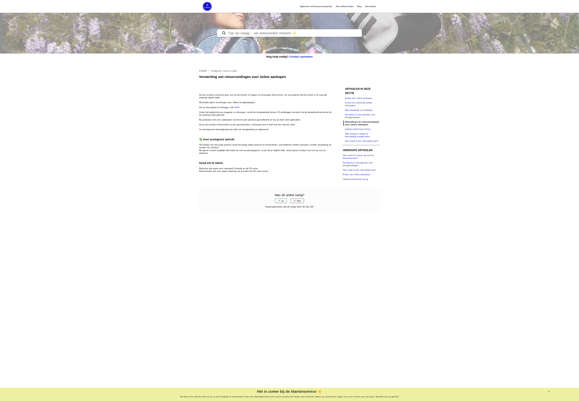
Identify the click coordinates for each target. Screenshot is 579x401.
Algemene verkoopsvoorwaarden (316, 6)
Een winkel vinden (345, 6)
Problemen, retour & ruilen (224, 71)
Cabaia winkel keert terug (357, 129)
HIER (236, 107)
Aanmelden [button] (370, 6)
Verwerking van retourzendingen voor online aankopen (362, 123)
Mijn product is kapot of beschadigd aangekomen (357, 135)
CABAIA (203, 71)
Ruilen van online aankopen (359, 98)
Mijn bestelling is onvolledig (358, 110)
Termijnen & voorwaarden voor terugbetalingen (360, 115)
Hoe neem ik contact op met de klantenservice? (358, 156)
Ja (282, 201)
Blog (359, 6)
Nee (299, 201)
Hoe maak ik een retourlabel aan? (362, 141)
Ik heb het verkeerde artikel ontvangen (358, 104)
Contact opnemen (301, 56)
